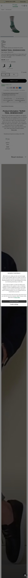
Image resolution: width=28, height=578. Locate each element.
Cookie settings (14, 304)
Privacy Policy (17, 297)
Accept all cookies (14, 301)
